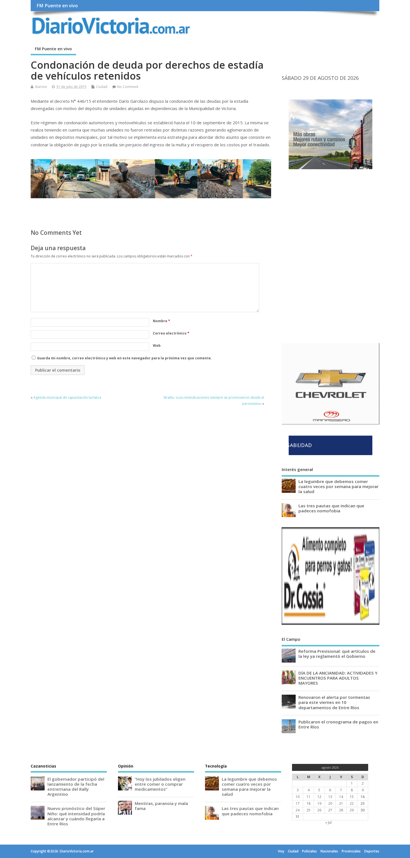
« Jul (328, 822)
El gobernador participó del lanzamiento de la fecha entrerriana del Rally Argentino (75, 786)
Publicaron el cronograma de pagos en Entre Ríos (338, 724)
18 (308, 803)
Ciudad (101, 86)
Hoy (281, 851)
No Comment (127, 86)
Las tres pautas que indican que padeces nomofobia (331, 508)
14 (341, 796)
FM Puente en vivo (57, 6)
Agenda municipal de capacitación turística (67, 397)
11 (308, 796)
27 (330, 810)
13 (330, 796)
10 (298, 796)
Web (157, 345)
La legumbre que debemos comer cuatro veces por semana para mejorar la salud (338, 486)
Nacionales (329, 851)
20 (330, 803)
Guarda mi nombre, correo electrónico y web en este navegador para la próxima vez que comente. (124, 358)
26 (319, 810)
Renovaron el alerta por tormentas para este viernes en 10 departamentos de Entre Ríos (334, 702)
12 (319, 796)
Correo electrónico (171, 333)
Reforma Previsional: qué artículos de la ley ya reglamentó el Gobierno (336, 653)
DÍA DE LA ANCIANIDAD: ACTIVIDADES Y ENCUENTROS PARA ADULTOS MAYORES (337, 678)
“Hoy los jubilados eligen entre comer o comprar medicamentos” (160, 784)
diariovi (41, 86)
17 (298, 803)
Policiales (309, 851)
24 (298, 810)
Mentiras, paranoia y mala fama (161, 805)
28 (341, 810)
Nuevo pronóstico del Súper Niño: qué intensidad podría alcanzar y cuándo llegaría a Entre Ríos (76, 816)
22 (352, 803)
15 (352, 796)
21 (341, 803)
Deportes (371, 851)
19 (319, 803)
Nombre (161, 321)
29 (352, 810)
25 (308, 810)
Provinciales (351, 851)
